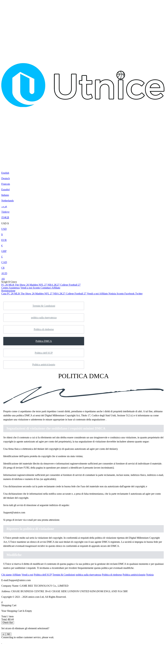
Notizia (150, 574)
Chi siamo (6, 574)
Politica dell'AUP (44, 352)
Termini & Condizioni (43, 305)
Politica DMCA (44, 341)
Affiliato (56, 287)
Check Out (8, 622)
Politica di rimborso (44, 329)
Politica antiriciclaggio (43, 364)
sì (3, 634)
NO (8, 634)
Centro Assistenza (10, 287)
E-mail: (5, 580)
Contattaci (46, 287)
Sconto (37, 287)
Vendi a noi (26, 287)
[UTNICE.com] (82, 165)
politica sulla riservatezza (44, 317)
